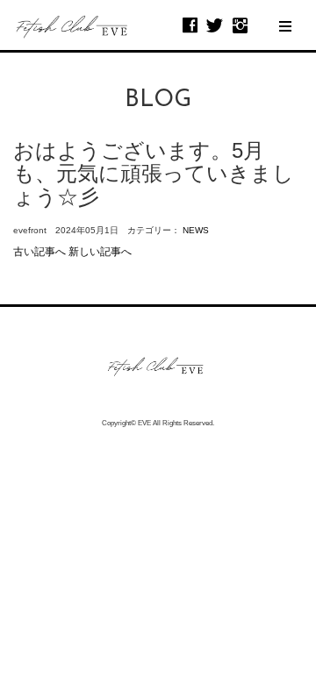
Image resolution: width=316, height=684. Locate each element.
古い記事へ (39, 252)
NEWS (196, 230)
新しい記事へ (100, 252)
